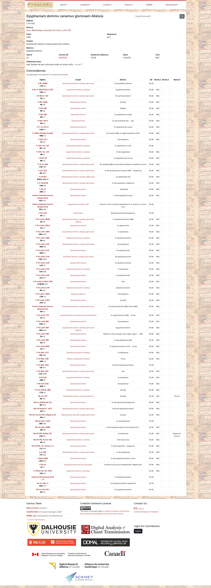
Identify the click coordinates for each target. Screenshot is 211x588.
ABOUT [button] (63, 5)
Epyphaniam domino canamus (78, 152)
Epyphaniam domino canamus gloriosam (78, 244)
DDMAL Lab (31, 516)
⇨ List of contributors (35, 520)
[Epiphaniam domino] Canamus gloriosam (78, 415)
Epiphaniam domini (78, 108)
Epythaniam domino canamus (78, 158)
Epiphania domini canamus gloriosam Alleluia (78, 315)
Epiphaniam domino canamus (78, 90)
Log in (138, 531)
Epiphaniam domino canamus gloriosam (78, 83)
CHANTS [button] (107, 5)
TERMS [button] (149, 5)
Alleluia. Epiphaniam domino (78, 359)
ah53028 (63, 58)
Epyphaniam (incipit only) (78, 204)
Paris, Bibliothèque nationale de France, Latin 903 (48, 30)
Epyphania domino (78, 294)
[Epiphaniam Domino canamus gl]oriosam (78, 177)
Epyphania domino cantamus (78, 471)
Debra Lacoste (32, 508)
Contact (140, 509)
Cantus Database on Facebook (146, 512)
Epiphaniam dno (78, 121)
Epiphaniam (78, 213)
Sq (27, 58)
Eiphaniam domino (78, 115)
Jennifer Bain (32, 512)
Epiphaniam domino (78, 127)
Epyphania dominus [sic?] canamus (78, 465)
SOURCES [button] (85, 5)
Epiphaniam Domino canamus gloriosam (78, 133)
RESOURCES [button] (171, 5)
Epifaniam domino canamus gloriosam (78, 257)
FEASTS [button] (128, 5)
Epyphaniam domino (78, 102)
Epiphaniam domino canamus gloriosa (78, 396)
